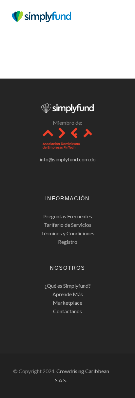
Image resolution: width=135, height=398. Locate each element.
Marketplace (67, 302)
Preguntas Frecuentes (67, 216)
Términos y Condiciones (67, 233)
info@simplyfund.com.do (68, 159)
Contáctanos (67, 311)
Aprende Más (67, 294)
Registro (67, 242)
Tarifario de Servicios (67, 225)
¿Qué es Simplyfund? (68, 285)
